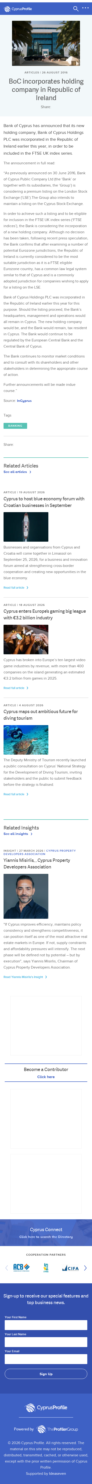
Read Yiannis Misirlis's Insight (24, 977)
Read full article (14, 588)
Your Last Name (15, 1334)
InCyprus (24, 401)
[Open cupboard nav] (85, 8)
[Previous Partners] (8, 1268)
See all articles (16, 471)
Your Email (12, 1351)
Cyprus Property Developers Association (40, 852)
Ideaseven (57, 1473)
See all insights (16, 833)
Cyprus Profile (20, 9)
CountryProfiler (57, 1429)
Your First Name (15, 1317)
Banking (15, 426)
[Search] (76, 8)
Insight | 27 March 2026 (24, 851)
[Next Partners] (84, 1268)
